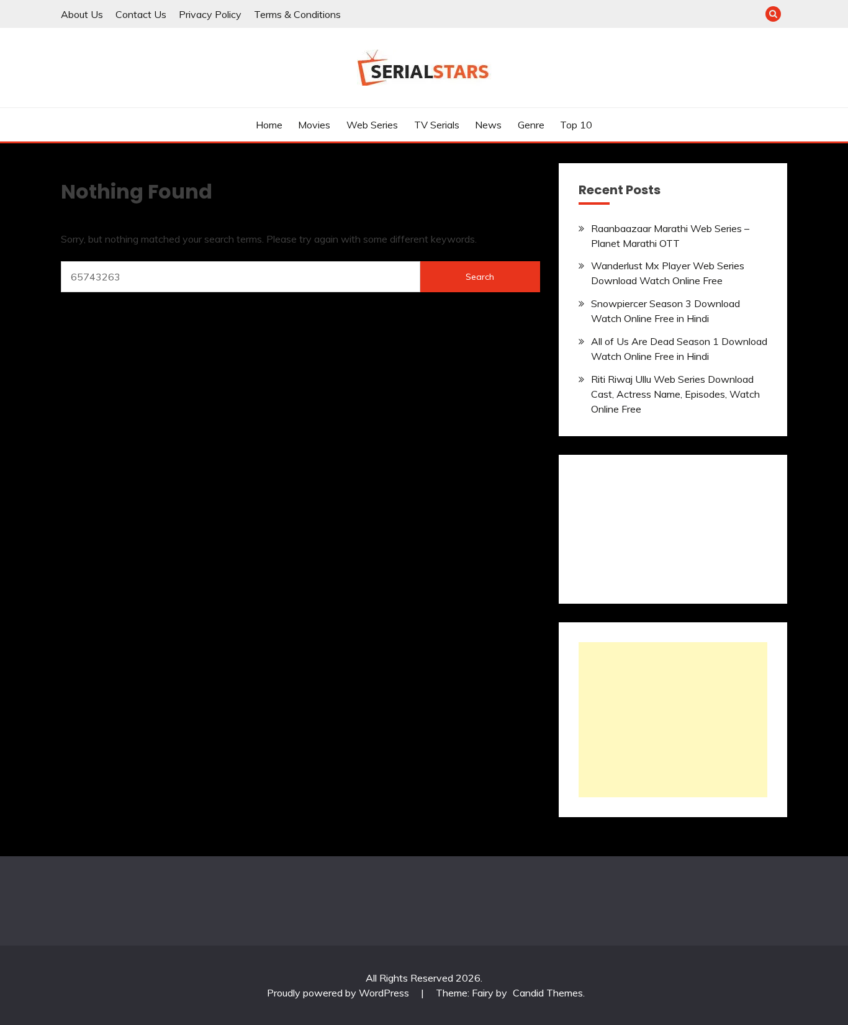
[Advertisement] (673, 719)
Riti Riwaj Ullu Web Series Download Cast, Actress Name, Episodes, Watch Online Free (675, 394)
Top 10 (576, 125)
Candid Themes (548, 993)
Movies (314, 125)
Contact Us (140, 14)
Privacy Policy (210, 14)
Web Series (372, 125)
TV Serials (436, 125)
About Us (82, 14)
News (488, 125)
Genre (531, 125)
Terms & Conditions (297, 14)
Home (269, 125)
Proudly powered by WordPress (339, 993)
